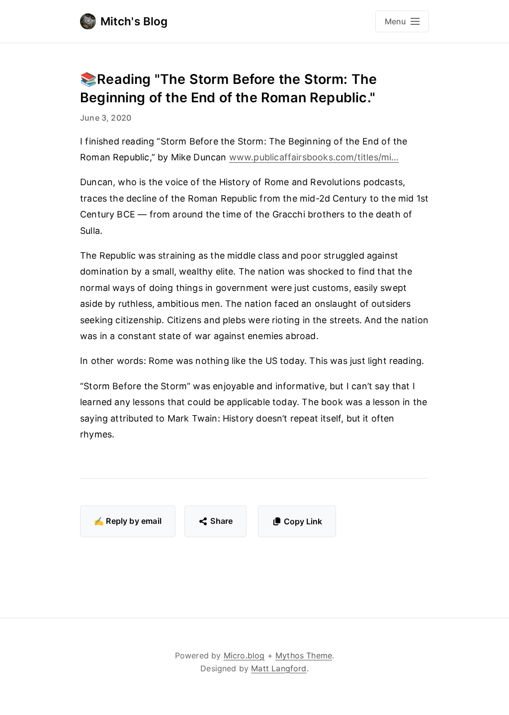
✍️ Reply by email (128, 521)
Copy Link (303, 521)
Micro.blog (244, 655)
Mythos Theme (303, 655)
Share (221, 521)
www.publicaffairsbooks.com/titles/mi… (314, 157)
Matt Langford (278, 668)
